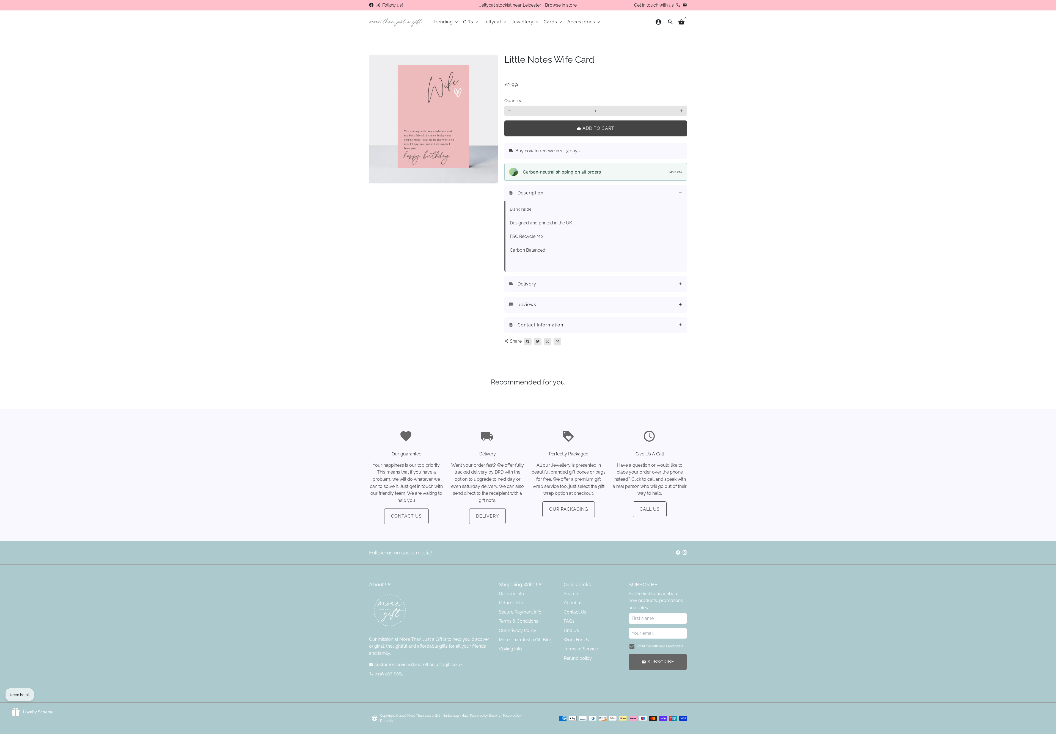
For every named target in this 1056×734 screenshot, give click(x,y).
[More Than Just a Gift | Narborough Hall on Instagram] (378, 5)
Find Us (571, 630)
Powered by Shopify (485, 715)
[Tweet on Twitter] (537, 341)
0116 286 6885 (386, 674)
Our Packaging (568, 509)
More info (675, 172)
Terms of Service (581, 648)
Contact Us (406, 516)
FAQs (569, 621)
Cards (553, 21)
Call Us (650, 509)
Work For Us (576, 639)
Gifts (471, 21)
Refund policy (578, 658)
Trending (446, 21)
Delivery (487, 516)
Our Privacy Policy (517, 630)
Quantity (512, 100)
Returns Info (511, 602)
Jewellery (525, 21)
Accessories (584, 21)
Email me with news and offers (659, 646)
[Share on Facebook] (528, 341)
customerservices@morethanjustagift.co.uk (416, 664)
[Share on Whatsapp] (547, 341)
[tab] (595, 193)
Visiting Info (510, 648)
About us (573, 602)
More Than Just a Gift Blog (525, 639)
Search (571, 593)
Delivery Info (511, 593)
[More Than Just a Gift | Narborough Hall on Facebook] (371, 5)
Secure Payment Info (520, 612)
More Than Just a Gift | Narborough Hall (437, 715)
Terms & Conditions (518, 621)
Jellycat (495, 21)
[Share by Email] (557, 341)
